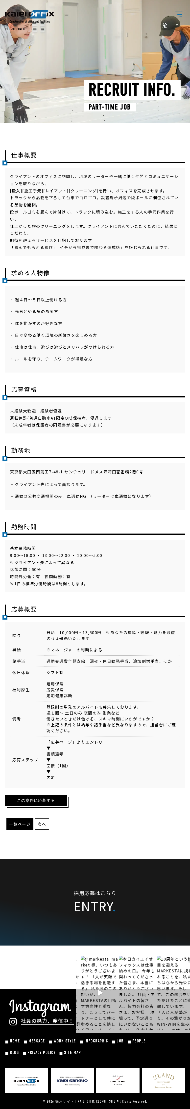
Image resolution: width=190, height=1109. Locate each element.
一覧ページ (20, 824)
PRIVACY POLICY (41, 1052)
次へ (42, 824)
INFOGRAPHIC (96, 1041)
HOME (15, 1041)
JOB (120, 1041)
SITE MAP (72, 1052)
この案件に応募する (36, 800)
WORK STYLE (65, 1041)
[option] (93, 993)
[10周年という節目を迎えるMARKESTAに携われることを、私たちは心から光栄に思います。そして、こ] (169, 993)
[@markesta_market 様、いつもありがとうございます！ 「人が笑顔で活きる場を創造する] (93, 993)
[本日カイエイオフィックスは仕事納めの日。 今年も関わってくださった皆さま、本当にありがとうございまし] (131, 993)
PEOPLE (139, 1041)
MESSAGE (36, 1041)
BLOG (14, 1052)
